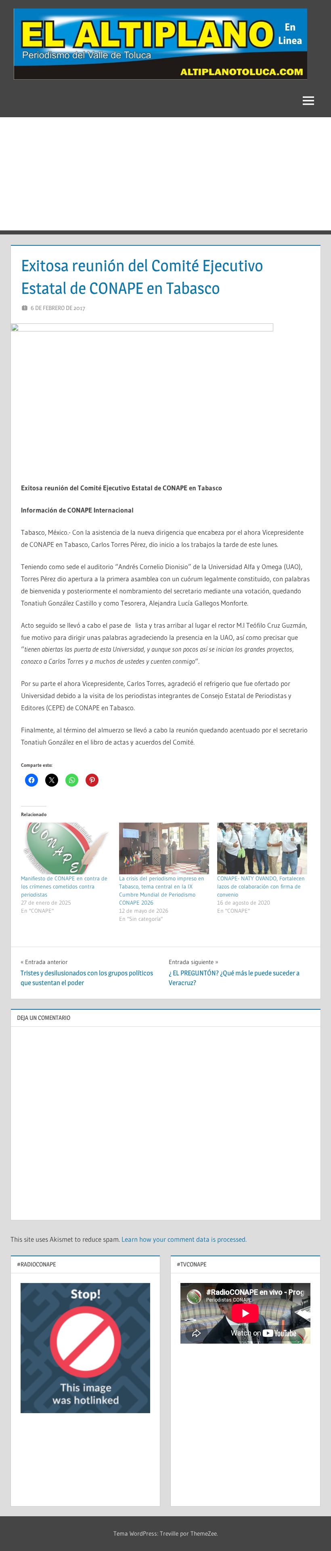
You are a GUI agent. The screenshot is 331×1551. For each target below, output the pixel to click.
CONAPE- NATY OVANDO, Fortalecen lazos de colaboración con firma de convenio (261, 886)
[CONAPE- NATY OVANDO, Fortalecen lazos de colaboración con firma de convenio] (262, 848)
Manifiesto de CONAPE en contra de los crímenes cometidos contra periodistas (64, 886)
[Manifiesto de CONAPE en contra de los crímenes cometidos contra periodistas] (66, 848)
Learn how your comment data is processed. (184, 1239)
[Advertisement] (165, 173)
